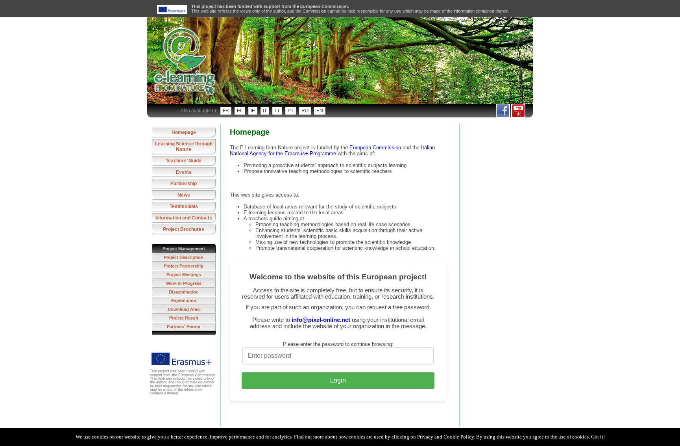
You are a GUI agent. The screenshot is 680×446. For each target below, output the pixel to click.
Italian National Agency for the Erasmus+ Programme (332, 150)
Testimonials (184, 206)
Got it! (598, 437)
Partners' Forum (183, 326)
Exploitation (183, 300)
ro (305, 110)
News (183, 195)
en (319, 110)
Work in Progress (183, 283)
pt (291, 110)
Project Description (183, 257)
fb (503, 110)
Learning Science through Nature (184, 146)
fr (226, 110)
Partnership (183, 183)
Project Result (183, 318)
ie (253, 110)
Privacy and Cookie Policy (445, 437)
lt (277, 110)
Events (184, 172)
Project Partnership (183, 266)
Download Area (184, 309)
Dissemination (184, 292)
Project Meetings (183, 274)
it (265, 110)
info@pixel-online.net (321, 320)
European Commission (375, 148)
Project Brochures (183, 229)
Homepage (184, 132)
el (240, 110)
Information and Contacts (183, 218)
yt (518, 110)
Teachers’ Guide (183, 161)
